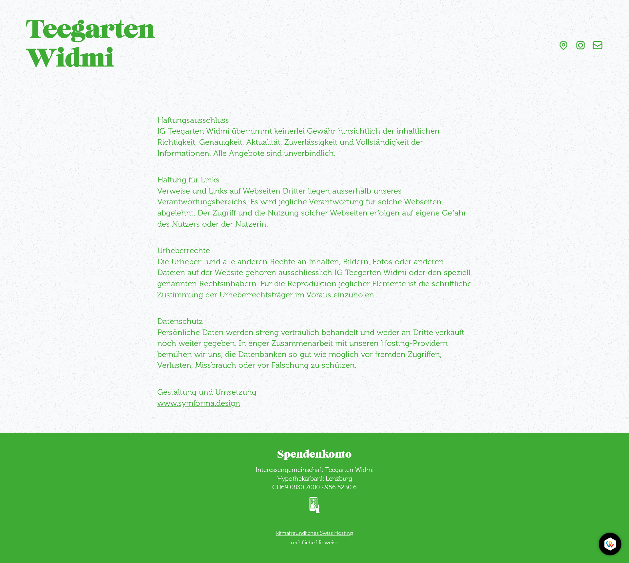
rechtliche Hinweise (314, 542)
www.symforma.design (198, 403)
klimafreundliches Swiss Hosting (314, 533)
